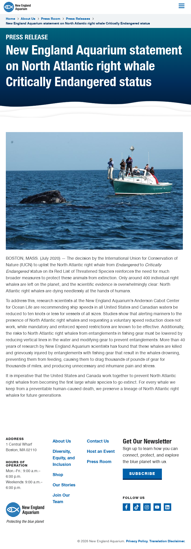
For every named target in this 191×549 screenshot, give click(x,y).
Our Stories (64, 484)
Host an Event (101, 451)
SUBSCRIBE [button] (142, 473)
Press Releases (78, 18)
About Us (28, 18)
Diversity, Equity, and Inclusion (64, 458)
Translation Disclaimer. (167, 541)
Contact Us (98, 440)
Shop (58, 474)
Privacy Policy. (137, 541)
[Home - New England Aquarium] (17, 7)
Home (10, 18)
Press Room (50, 18)
